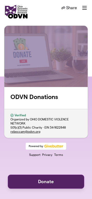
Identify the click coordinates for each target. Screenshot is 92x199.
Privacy (47, 154)
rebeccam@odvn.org (25, 131)
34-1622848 (58, 127)
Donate (46, 181)
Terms (58, 154)
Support (34, 154)
